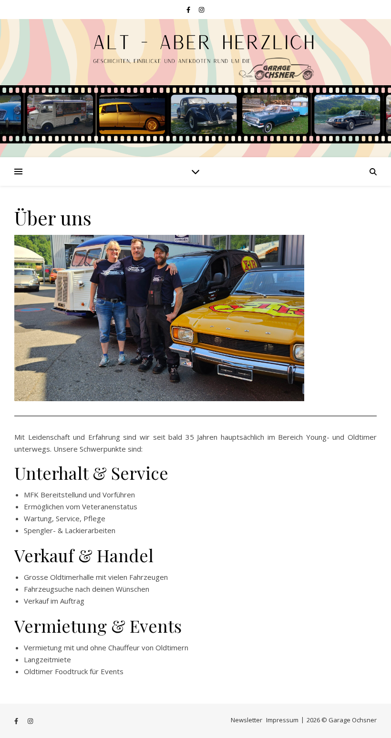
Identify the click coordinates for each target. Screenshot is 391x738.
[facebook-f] (189, 9)
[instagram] (201, 9)
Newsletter (246, 720)
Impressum (282, 720)
